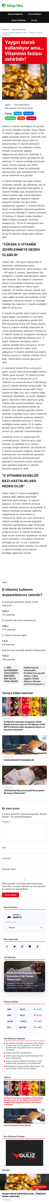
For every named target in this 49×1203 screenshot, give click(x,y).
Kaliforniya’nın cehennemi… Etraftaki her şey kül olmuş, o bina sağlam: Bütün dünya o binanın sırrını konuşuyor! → (34, 675)
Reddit (21, 118)
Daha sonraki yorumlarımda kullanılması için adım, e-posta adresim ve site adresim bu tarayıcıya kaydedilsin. (24, 886)
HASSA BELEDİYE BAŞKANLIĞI (18, 1053)
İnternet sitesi (9, 869)
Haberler (5, 29)
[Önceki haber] (35, 965)
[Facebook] (7, 946)
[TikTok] (37, 946)
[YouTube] (30, 946)
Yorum (6, 821)
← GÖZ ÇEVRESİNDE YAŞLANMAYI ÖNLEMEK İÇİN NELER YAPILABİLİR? (11, 674)
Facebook (28, 113)
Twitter (17, 113)
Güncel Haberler (15, 14)
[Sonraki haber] (40, 965)
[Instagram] (22, 946)
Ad (4, 847)
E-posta (7, 858)
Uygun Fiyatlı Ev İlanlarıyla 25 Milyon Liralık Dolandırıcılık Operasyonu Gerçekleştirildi (24, 1062)
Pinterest (31, 118)
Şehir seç (11, 922)
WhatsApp (10, 118)
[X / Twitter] (14, 946)
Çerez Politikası (19, 20)
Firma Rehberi (34, 14)
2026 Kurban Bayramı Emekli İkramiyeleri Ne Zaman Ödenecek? (24, 1057)
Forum (34, 20)
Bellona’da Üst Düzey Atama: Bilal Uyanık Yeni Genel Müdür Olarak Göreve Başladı (25, 1067)
